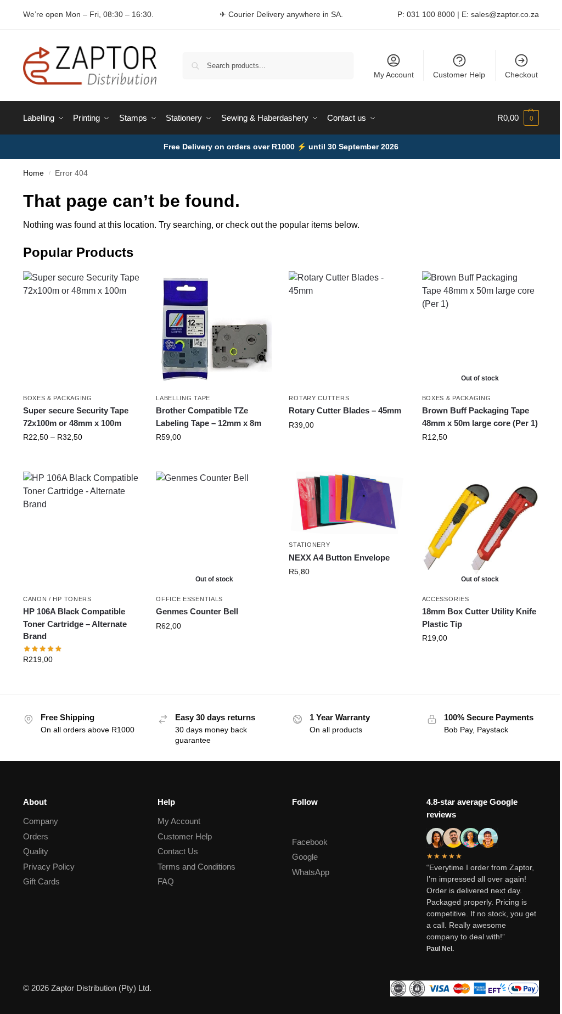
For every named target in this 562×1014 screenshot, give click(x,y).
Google (305, 856)
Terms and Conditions (196, 866)
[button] (518, 118)
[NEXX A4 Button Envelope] (347, 503)
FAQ (166, 881)
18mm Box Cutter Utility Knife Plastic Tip (479, 618)
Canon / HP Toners (57, 599)
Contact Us (178, 851)
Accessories (445, 599)
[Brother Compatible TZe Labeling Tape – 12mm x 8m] (214, 329)
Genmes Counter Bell (197, 611)
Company (40, 821)
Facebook (310, 842)
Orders (35, 836)
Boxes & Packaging (57, 398)
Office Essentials (189, 599)
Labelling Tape (183, 398)
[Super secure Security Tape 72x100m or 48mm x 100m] (81, 329)
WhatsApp (310, 872)
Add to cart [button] (347, 448)
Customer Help (459, 74)
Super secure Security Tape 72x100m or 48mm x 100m (75, 417)
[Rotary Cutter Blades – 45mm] (347, 329)
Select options (81, 460)
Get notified (480, 460)
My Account (394, 74)
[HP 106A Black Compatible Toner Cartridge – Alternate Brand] (81, 530)
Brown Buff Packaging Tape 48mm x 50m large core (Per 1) (480, 417)
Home (33, 173)
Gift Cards (41, 881)
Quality (35, 851)
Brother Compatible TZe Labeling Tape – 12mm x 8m (208, 417)
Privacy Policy (49, 866)
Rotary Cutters (319, 398)
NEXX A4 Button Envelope (339, 557)
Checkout (521, 74)
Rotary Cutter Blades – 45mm (345, 410)
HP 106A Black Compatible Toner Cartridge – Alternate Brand (75, 624)
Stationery (309, 544)
